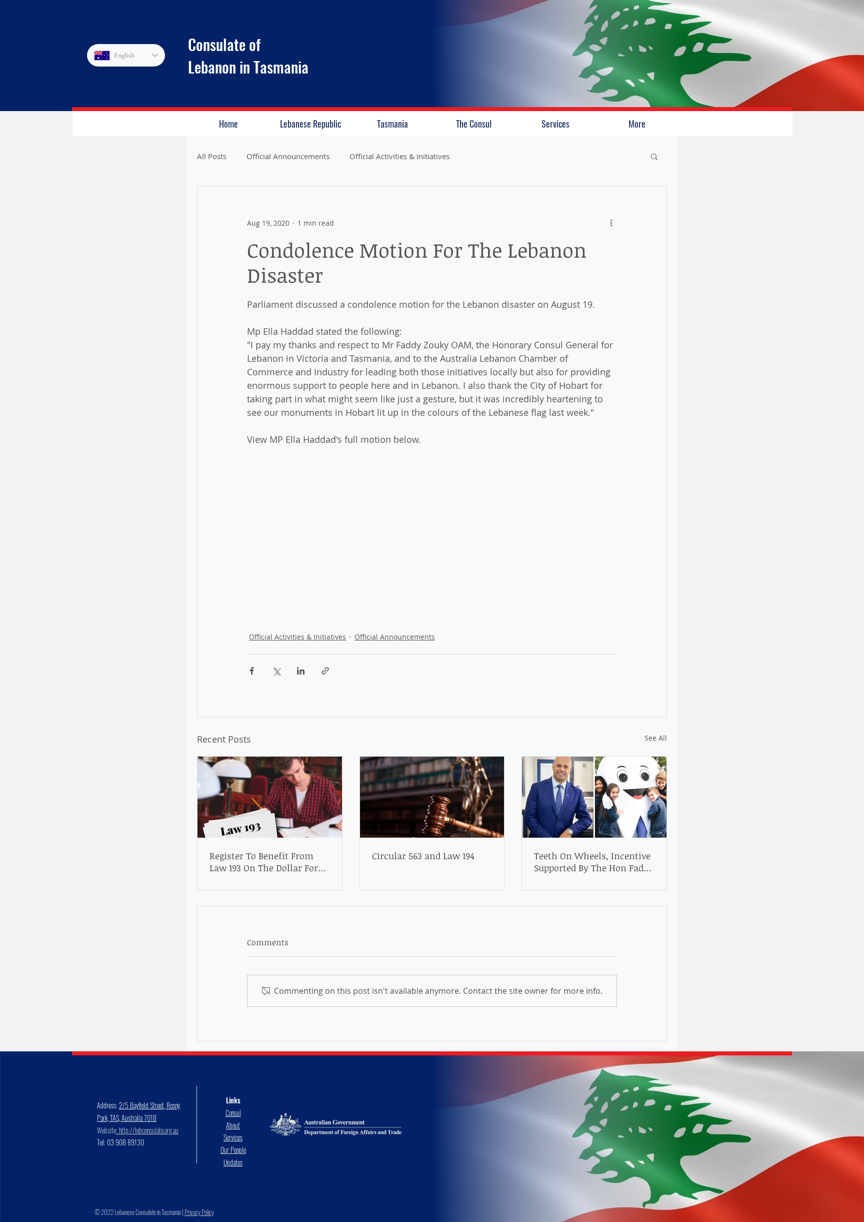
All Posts (211, 156)
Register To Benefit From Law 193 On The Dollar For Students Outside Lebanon (265, 862)
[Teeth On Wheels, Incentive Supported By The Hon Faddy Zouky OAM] (594, 797)
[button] (654, 156)
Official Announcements (288, 156)
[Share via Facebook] (251, 671)
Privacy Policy (199, 1212)
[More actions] (611, 223)
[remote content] (432, 525)
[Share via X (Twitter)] (276, 671)
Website (106, 1130)
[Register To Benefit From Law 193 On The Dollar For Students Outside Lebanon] (270, 797)
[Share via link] (325, 671)
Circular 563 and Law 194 (423, 856)
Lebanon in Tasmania (248, 67)
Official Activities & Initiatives (400, 156)
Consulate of (224, 44)
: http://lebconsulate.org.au (147, 1130)
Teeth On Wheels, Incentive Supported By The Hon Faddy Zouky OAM (594, 862)
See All (655, 738)
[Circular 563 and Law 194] (432, 797)
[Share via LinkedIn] (301, 671)
